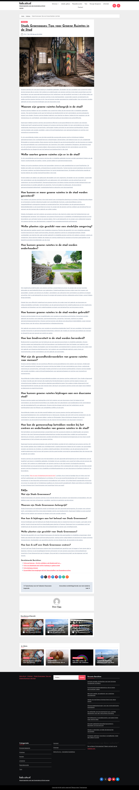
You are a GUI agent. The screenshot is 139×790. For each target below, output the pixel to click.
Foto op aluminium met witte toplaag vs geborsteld (42, 565)
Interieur (55, 4)
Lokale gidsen (65, 4)
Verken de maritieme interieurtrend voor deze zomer (55, 630)
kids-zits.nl (25, 3)
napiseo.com (91, 748)
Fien (28, 34)
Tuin (86, 4)
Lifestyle (106, 4)
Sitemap (55, 747)
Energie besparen (95, 4)
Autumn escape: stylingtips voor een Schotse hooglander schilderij (32, 630)
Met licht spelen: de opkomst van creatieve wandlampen (80, 662)
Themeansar (83, 787)
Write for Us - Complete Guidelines (64, 752)
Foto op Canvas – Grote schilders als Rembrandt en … (42, 563)
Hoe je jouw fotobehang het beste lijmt (42, 475)
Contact (80, 7)
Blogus (74, 787)
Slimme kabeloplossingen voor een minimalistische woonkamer (80, 630)
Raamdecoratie (77, 4)
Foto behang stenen (31, 568)
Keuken (50, 658)
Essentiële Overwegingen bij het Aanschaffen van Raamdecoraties (47, 570)
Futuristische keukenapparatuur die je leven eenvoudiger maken (56, 662)
